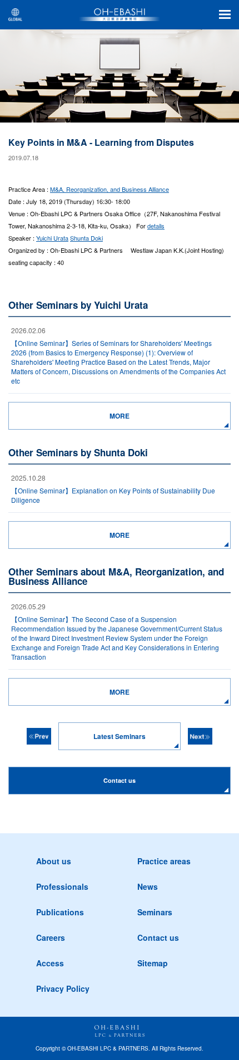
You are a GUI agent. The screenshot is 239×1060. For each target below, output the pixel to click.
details (156, 225)
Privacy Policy (62, 988)
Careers (50, 937)
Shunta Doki (86, 237)
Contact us (158, 937)
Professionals (62, 886)
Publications (60, 912)
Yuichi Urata (52, 237)
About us (53, 861)
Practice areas (164, 861)
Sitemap (152, 963)
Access (50, 963)
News (147, 886)
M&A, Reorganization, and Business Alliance (109, 189)
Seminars (154, 912)
